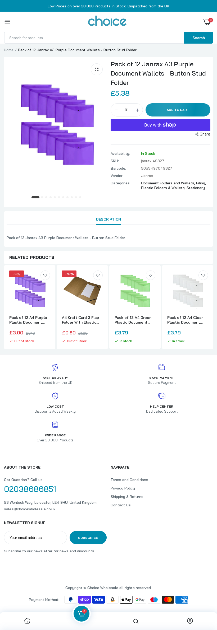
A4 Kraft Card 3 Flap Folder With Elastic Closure (80, 320)
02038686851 (30, 489)
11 (80, 197)
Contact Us (121, 505)
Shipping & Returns (127, 496)
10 (76, 197)
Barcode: (118, 168)
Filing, (201, 183)
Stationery (196, 187)
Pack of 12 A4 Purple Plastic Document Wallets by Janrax (28, 320)
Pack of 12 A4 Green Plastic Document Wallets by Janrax (133, 320)
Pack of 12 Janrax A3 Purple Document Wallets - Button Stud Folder (158, 73)
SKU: (115, 160)
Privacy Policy (123, 488)
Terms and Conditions (129, 479)
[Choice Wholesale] (107, 22)
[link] (45, 275)
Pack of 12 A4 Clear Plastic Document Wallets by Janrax (185, 320)
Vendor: (117, 175)
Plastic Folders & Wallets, (164, 187)
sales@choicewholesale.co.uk (29, 509)
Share (205, 134)
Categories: (120, 183)
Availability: (120, 153)
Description (108, 219)
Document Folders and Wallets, (168, 183)
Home (8, 50)
